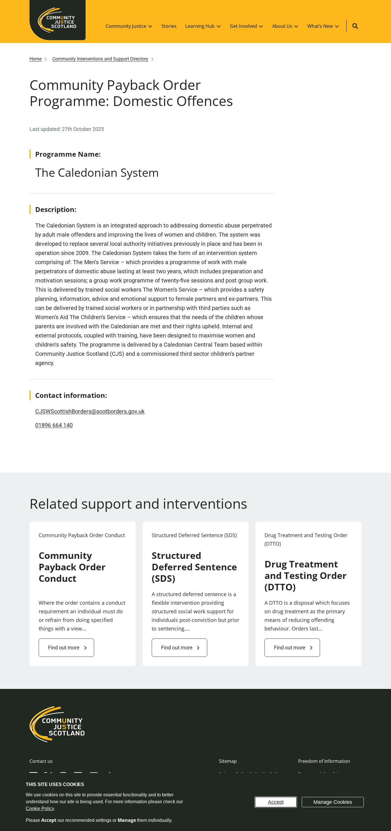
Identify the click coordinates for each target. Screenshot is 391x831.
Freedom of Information (324, 761)
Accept (276, 802)
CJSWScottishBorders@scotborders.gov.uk (90, 411)
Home (35, 59)
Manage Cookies (332, 802)
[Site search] (355, 26)
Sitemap (228, 761)
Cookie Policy (40, 808)
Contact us (41, 761)
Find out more (64, 648)
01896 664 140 (54, 425)
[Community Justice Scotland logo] (195, 724)
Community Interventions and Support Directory (100, 59)
